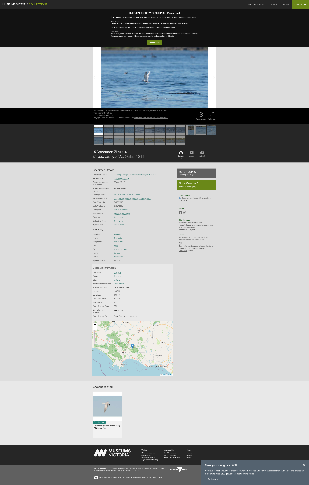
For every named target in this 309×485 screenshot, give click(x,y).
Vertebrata (118, 242)
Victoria (117, 280)
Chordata (118, 238)
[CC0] (180, 243)
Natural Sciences (121, 210)
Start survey (213, 479)
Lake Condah (119, 284)
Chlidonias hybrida (121, 178)
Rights (128, 470)
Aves (116, 245)
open (193, 237)
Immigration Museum (148, 457)
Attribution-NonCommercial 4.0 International (151, 118)
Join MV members (170, 453)
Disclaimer (121, 470)
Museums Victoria (24, 4)
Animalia (117, 234)
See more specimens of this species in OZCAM (195, 199)
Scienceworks (146, 455)
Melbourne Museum (148, 453)
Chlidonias (118, 257)
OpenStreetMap (167, 375)
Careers (189, 453)
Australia (117, 272)
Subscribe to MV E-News (172, 457)
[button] (300, 4)
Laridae (117, 253)
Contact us (135, 470)
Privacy (113, 470)
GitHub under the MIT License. (152, 477)
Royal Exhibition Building (149, 460)
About (286, 5)
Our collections (255, 5)
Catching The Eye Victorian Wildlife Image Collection (134, 175)
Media (188, 457)
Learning (189, 455)
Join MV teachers (170, 455)
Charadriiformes (120, 249)
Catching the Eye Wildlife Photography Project (132, 198)
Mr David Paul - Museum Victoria (127, 195)
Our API (273, 5)
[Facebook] (180, 213)
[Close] (304, 465)
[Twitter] (184, 213)
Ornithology (118, 217)
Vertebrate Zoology (122, 213)
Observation (119, 225)
